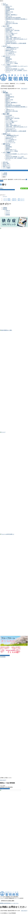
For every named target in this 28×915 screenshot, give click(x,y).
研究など (7, 24)
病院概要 (7, 7)
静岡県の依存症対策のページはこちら (9, 903)
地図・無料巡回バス (5, 788)
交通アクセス (8, 16)
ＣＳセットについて (10, 40)
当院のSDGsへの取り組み (11, 23)
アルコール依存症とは (10, 49)
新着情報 (5, 209)
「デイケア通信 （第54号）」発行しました (13, 198)
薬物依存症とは (9, 50)
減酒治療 (7, 57)
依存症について (6, 46)
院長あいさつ (8, 6)
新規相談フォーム (9, 29)
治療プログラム (6, 56)
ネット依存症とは (9, 53)
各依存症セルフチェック (13, 47)
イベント (5, 196)
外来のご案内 (8, 31)
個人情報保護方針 (9, 9)
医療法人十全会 (9, 11)
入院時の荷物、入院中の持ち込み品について (16, 39)
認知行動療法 (8, 59)
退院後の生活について (10, 61)
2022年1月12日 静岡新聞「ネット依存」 (15, 69)
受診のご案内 (6, 26)
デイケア (7, 213)
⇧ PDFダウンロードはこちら (7, 189)
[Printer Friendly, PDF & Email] (24, 188)
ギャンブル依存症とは (10, 51)
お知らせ (7, 210)
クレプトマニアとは (10, 54)
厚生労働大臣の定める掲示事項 (13, 17)
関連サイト (8, 13)
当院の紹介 (5, 4)
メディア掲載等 (6, 64)
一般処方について (9, 21)
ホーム (4, 3)
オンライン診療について (11, 33)
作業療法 (7, 60)
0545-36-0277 (24, 88)
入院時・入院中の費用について (13, 37)
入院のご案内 (8, 36)
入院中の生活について (10, 41)
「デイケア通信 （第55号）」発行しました (13, 200)
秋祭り (1, 188)
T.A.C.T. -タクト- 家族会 (11, 63)
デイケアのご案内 (9, 34)
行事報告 (5, 207)
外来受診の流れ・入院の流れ (12, 30)
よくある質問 (8, 27)
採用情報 (7, 10)
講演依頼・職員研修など (11, 14)
